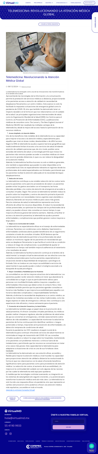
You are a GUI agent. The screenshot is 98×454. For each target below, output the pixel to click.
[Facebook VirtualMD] (6, 434)
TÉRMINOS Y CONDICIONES (48, 441)
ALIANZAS (38, 441)
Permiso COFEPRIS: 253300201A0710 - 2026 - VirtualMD (58, 446)
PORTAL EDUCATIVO (76, 2)
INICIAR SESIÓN (88, 2)
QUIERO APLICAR (95, 22)
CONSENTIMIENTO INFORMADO (73, 441)
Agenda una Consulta (12, 398)
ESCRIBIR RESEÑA (12, 441)
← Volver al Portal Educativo (49, 24)
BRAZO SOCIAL (20, 441)
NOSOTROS (48, 2)
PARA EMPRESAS (38, 2)
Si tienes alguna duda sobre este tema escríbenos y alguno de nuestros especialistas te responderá (42, 398)
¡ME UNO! (68, 427)
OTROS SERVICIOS (61, 2)
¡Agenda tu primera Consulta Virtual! (20, 390)
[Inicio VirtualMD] (10, 2)
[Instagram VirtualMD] (10, 434)
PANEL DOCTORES (86, 441)
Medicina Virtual (26, 86)
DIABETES (28, 2)
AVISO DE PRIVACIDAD (60, 441)
